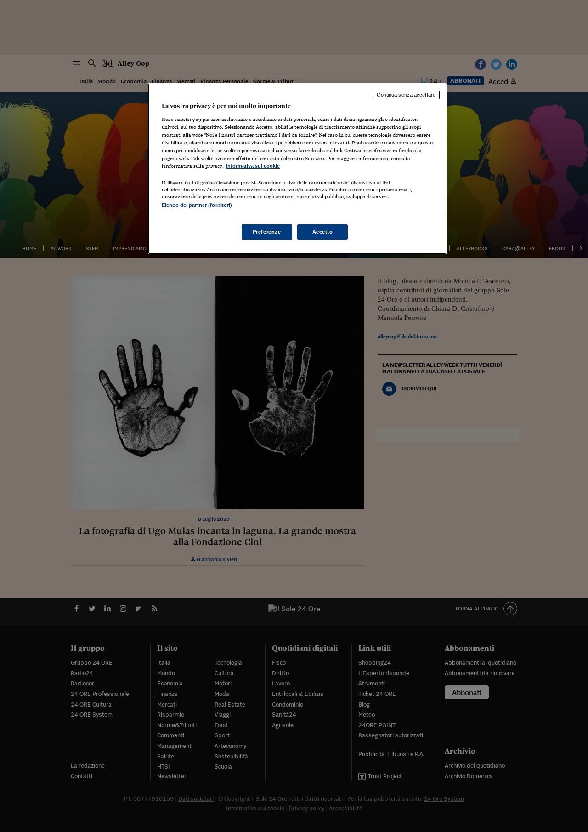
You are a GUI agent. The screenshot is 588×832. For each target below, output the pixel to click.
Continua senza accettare (406, 94)
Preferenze (267, 231)
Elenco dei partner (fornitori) (197, 205)
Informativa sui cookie (253, 166)
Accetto (322, 231)
